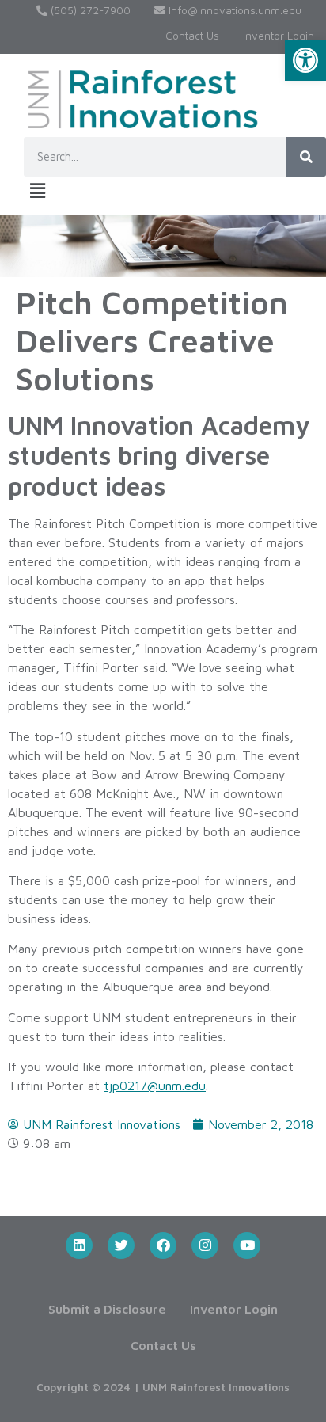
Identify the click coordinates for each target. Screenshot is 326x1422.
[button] (305, 60)
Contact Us (192, 35)
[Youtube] (246, 1245)
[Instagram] (204, 1245)
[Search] (306, 157)
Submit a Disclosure (107, 1309)
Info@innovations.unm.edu (233, 10)
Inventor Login (278, 35)
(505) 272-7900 (89, 10)
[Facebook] (163, 1245)
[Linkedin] (79, 1245)
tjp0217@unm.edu (155, 1085)
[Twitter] (121, 1245)
